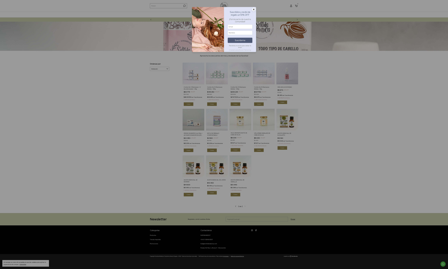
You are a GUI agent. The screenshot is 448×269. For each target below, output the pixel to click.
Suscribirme (240, 40)
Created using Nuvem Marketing (240, 50)
